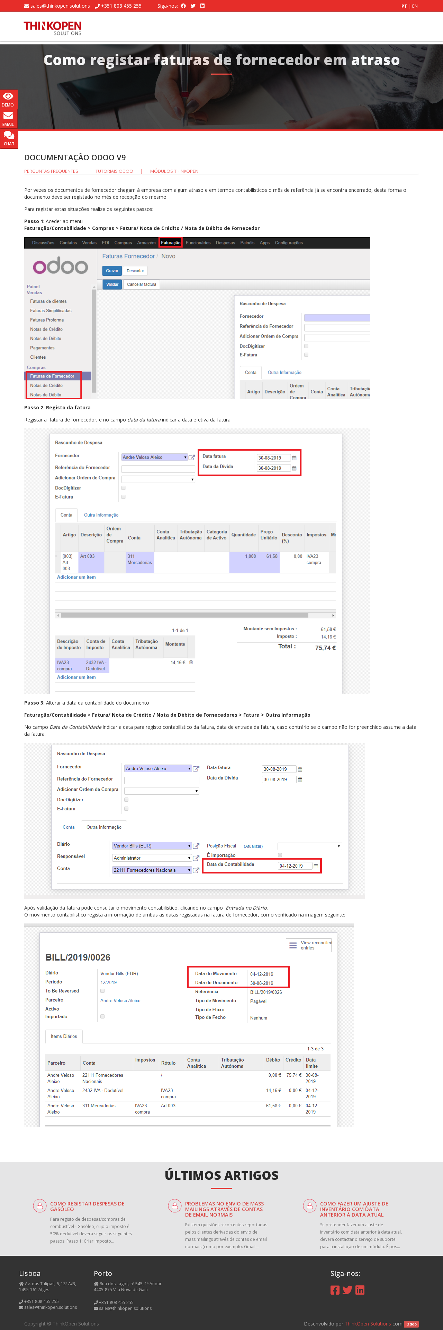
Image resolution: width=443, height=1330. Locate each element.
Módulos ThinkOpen (174, 171)
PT (404, 6)
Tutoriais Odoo (114, 171)
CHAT (9, 144)
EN (415, 6)
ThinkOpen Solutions (368, 1323)
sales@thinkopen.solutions (60, 5)
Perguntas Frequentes (51, 171)
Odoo (411, 1324)
